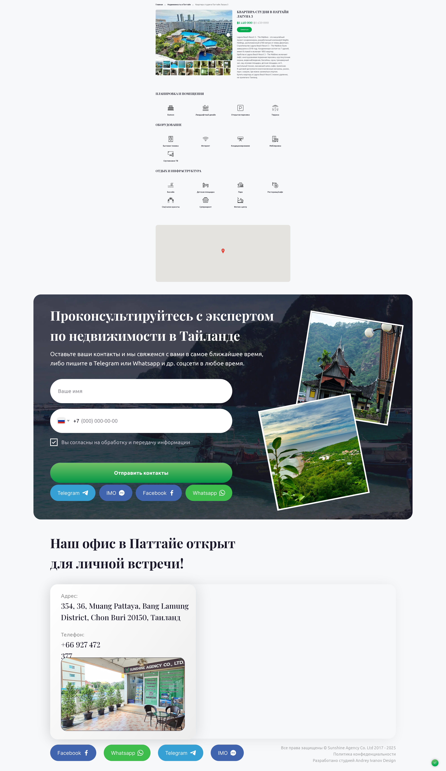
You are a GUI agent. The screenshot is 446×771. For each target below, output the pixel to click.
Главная (159, 4)
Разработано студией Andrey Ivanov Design (354, 760)
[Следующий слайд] (228, 35)
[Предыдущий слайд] (159, 35)
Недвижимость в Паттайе (179, 4)
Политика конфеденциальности (364, 754)
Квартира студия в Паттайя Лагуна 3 (211, 4)
